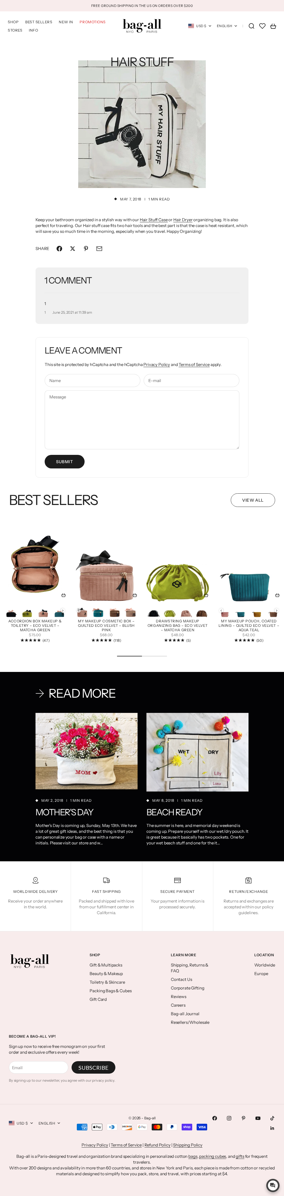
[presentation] (63, 611)
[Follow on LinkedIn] (272, 1128)
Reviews (178, 996)
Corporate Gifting (187, 988)
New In (66, 22)
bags (192, 1156)
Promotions (92, 22)
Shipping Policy (187, 1145)
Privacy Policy (156, 364)
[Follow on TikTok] (272, 1118)
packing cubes (212, 1156)
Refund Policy (157, 1145)
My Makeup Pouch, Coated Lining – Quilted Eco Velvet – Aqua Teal (249, 626)
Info (33, 30)
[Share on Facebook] (59, 248)
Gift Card (98, 999)
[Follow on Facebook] (214, 1118)
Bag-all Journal (185, 1013)
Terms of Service (194, 364)
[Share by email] (99, 248)
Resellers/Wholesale (190, 1022)
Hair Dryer (183, 219)
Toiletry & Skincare (107, 982)
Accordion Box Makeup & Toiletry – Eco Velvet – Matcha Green (35, 626)
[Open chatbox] (273, 1185)
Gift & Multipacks (106, 965)
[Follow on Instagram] (229, 1118)
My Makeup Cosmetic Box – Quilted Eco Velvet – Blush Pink (106, 626)
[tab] (53, 500)
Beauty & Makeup (106, 973)
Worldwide (264, 965)
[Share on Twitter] (72, 248)
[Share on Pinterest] (86, 248)
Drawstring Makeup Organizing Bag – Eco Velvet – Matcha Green (178, 626)
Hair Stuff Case (154, 219)
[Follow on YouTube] (258, 1118)
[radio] (11, 610)
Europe (261, 973)
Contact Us (181, 979)
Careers (178, 1005)
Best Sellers (38, 22)
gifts (240, 1156)
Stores (15, 30)
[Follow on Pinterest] (243, 1118)
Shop (13, 22)
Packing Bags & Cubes (110, 990)
